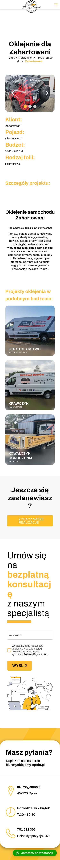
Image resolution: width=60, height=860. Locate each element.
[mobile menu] (55, 5)
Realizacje (25, 57)
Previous (13, 93)
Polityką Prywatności (35, 654)
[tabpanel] (30, 93)
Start (11, 57)
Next (47, 93)
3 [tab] (34, 106)
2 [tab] (30, 106)
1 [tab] (25, 106)
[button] (35, 853)
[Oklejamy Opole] (31, 4)
